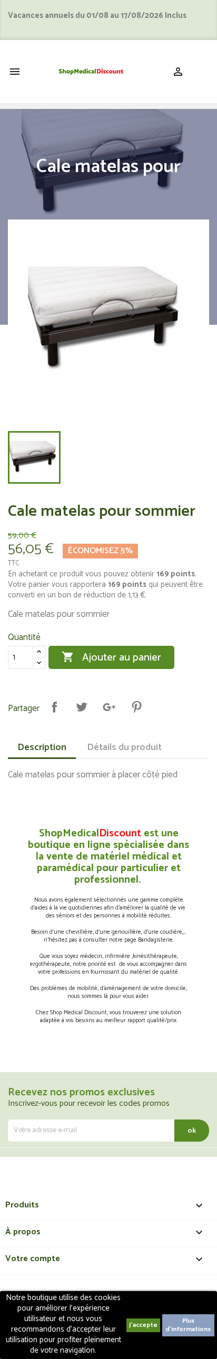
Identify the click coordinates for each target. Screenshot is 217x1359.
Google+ (109, 706)
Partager (54, 706)
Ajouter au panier (111, 657)
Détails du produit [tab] (124, 747)
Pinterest (136, 706)
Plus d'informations (188, 1325)
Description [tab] (41, 747)
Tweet (81, 706)
